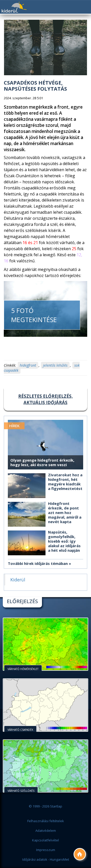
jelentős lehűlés (55, 365)
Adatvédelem (45, 830)
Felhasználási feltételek (45, 821)
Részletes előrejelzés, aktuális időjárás (45, 399)
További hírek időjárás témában (38, 563)
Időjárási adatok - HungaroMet (45, 859)
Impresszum (45, 849)
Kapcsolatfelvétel (45, 840)
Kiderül (14, 7)
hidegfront (28, 365)
